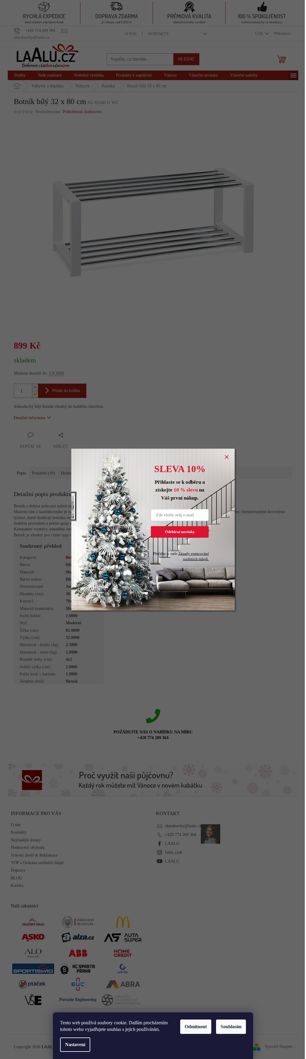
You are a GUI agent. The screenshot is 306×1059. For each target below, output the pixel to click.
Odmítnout (196, 1026)
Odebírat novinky (180, 532)
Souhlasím (231, 1026)
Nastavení (75, 1044)
